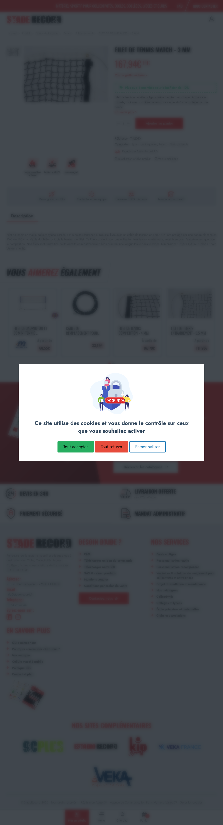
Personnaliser (147, 447)
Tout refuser (111, 447)
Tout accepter (75, 447)
